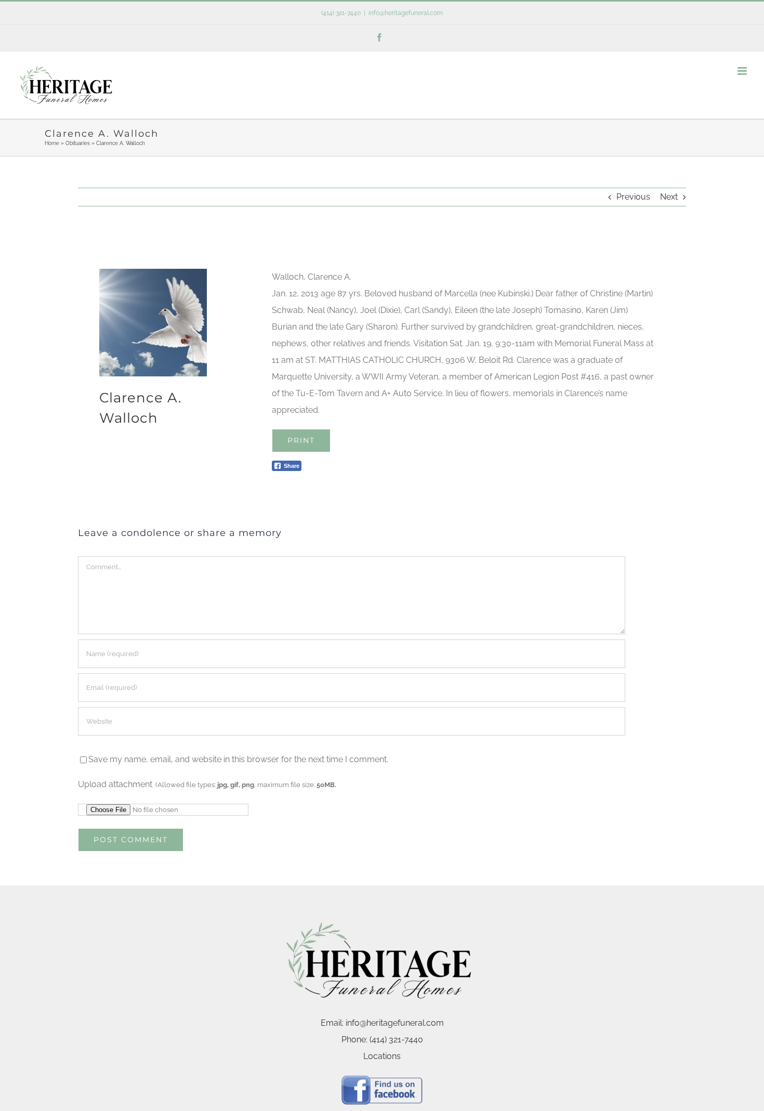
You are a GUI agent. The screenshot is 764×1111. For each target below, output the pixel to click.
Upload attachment (207, 784)
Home (52, 143)
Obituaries (77, 143)
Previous (633, 197)
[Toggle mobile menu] (742, 71)
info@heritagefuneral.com (405, 13)
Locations (382, 1056)
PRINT (301, 440)
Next (669, 197)
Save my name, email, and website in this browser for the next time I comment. (238, 759)
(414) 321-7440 (341, 13)
